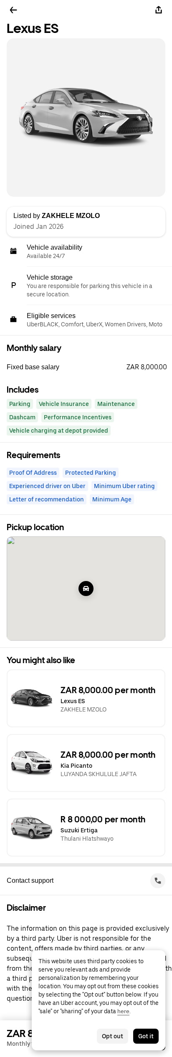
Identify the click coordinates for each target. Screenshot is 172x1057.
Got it (146, 1036)
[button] (89, 367)
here (123, 1011)
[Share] (159, 10)
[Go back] (13, 10)
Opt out (112, 1036)
